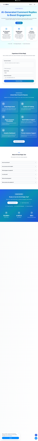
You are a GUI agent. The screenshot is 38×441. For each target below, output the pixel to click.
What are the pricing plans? (6, 178)
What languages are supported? (7, 170)
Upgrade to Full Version (19, 141)
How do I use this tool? (6, 162)
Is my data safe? (5, 174)
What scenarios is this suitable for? (8, 182)
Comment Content (7, 60)
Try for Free (19, 22)
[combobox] (19, 73)
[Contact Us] (36, 435)
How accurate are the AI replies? (7, 166)
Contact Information (7, 75)
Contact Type (6, 70)
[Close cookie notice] (19, 433)
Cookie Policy (10, 435)
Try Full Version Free (12, 202)
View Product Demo (25, 202)
